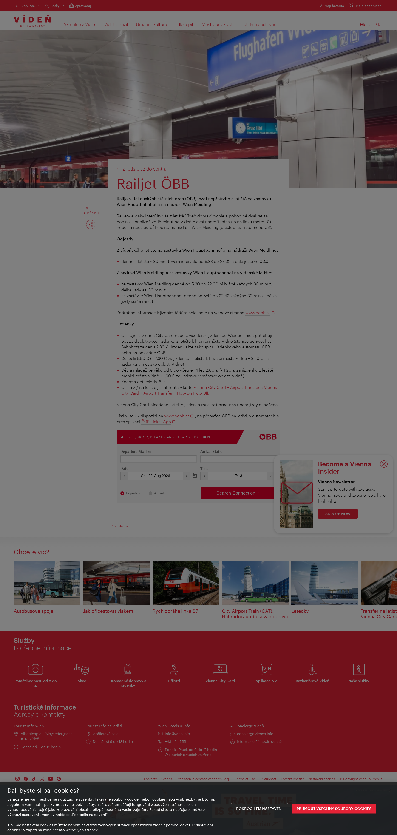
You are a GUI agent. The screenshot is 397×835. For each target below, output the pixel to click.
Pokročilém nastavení (259, 808)
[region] (198, 808)
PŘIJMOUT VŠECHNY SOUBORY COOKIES (334, 808)
